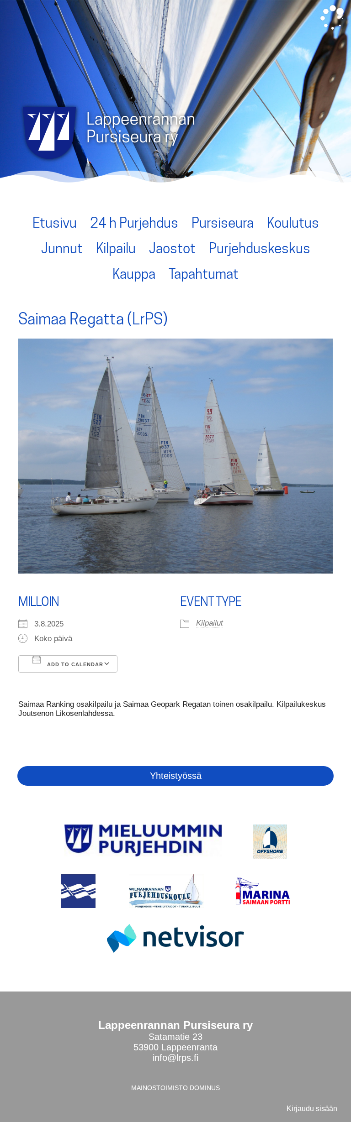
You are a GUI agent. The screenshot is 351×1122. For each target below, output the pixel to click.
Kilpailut (209, 623)
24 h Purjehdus (134, 222)
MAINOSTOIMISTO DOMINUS (175, 1087)
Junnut (62, 248)
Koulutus (293, 222)
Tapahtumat (204, 274)
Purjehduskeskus (259, 248)
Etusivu (54, 222)
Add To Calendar (74, 664)
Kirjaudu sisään (312, 1108)
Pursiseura (222, 222)
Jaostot (172, 248)
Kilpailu (116, 248)
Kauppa (133, 274)
